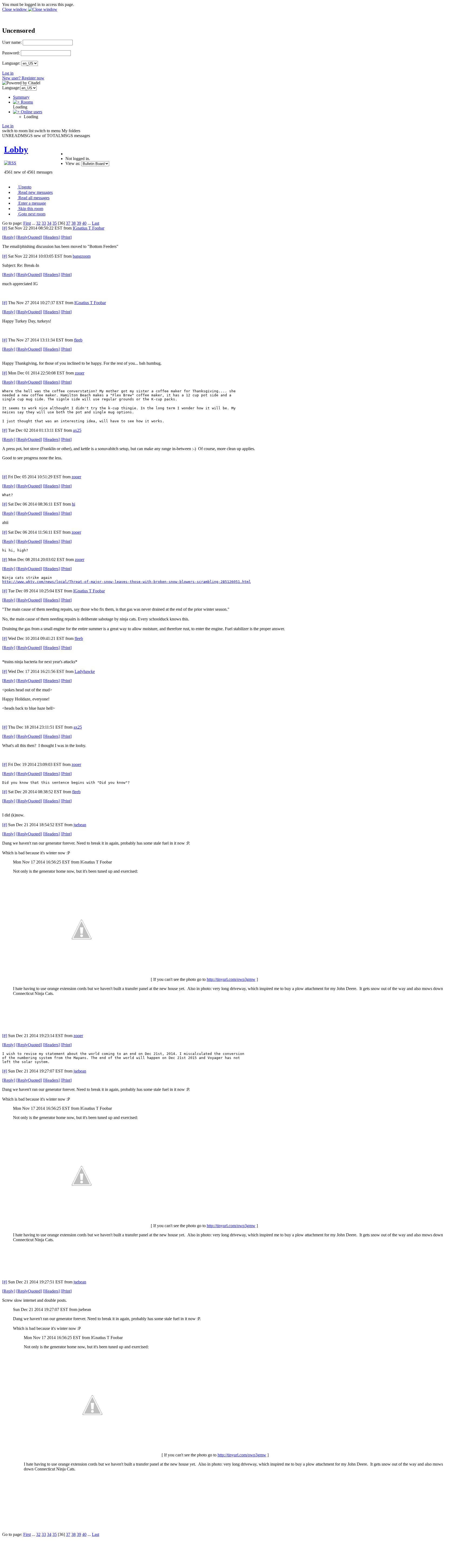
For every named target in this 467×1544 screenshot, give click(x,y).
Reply (8, 237)
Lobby (16, 149)
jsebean (80, 824)
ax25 (77, 430)
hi (73, 504)
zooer (79, 373)
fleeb (78, 340)
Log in (8, 73)
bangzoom (82, 256)
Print (66, 237)
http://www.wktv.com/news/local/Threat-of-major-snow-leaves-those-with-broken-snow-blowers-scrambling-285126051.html (126, 582)
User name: (12, 42)
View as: (72, 163)
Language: (11, 63)
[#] (4, 228)
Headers (51, 237)
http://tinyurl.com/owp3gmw (231, 979)
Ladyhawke (85, 671)
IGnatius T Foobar (88, 228)
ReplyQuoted (29, 237)
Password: (11, 53)
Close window (15, 9)
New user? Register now (23, 78)
